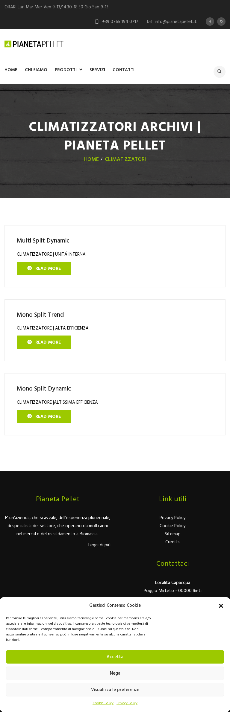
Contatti (123, 70)
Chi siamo (36, 70)
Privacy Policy (126, 703)
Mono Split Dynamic (44, 389)
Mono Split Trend (40, 315)
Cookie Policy (103, 703)
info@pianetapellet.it (176, 21)
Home (10, 70)
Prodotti (66, 70)
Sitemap (173, 534)
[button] (221, 606)
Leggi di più (99, 545)
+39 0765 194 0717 (120, 21)
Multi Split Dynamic (43, 241)
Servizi (97, 70)
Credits (172, 542)
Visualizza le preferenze (115, 689)
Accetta (115, 657)
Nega (115, 673)
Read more (46, 268)
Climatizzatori (125, 159)
